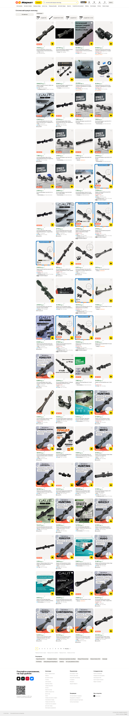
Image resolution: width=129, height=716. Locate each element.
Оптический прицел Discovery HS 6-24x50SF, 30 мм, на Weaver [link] (44, 307)
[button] (40, 13)
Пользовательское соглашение (17, 713)
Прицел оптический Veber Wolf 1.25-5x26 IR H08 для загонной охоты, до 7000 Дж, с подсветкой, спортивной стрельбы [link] (84, 564)
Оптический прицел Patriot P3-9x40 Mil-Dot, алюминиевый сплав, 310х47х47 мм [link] (44, 419)
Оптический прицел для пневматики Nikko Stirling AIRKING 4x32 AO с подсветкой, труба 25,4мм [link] (64, 491)
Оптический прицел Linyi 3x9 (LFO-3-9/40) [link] (45, 193)
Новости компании (98, 673)
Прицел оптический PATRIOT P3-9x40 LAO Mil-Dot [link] (103, 307)
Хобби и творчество (49, 691)
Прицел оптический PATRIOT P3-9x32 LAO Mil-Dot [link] (103, 344)
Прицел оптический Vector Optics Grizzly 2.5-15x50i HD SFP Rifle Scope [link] (103, 527)
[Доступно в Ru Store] (32, 680)
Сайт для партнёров (74, 701)
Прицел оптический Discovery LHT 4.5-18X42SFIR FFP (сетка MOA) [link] (84, 307)
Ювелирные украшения (50, 707)
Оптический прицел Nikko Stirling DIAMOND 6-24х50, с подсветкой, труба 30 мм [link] (102, 637)
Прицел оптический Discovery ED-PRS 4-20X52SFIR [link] (45, 270)
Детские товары (48, 705)
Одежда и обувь (48, 683)
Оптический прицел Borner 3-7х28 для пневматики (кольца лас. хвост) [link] (64, 383)
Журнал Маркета (73, 683)
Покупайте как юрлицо (75, 677)
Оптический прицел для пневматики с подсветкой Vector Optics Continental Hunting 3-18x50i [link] (45, 455)
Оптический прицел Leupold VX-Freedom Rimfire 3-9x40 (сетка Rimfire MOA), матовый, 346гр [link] (84, 50)
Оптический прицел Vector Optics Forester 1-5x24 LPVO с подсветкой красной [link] (44, 383)
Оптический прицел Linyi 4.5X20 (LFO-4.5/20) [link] (103, 158)
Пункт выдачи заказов (98, 679)
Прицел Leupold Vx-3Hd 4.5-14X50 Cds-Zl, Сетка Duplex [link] (45, 86)
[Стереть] (76, 2)
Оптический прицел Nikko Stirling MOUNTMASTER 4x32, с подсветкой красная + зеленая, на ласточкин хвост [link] (45, 231)
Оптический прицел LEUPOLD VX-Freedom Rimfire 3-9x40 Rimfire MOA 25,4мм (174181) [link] (44, 50)
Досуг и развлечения (50, 673)
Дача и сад (47, 693)
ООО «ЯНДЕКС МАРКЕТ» (121, 712)
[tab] (19, 6)
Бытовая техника (49, 677)
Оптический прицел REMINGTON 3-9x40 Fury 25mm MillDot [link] (64, 455)
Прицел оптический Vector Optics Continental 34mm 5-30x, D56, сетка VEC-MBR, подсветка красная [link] (44, 491)
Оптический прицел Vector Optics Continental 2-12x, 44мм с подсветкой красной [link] (103, 600)
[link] (40, 659)
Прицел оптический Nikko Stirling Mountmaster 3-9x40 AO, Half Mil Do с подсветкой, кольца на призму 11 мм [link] (64, 307)
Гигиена (47, 679)
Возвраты (72, 681)
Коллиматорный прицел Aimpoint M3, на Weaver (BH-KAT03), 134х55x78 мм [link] (64, 419)
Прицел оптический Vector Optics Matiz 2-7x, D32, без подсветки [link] (103, 455)
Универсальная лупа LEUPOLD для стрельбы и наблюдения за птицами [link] (103, 50)
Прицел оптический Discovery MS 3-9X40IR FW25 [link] (103, 231)
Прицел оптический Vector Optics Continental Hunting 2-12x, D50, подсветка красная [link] (63, 527)
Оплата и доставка (74, 675)
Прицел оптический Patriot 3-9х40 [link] (83, 599)
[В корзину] (52, 44)
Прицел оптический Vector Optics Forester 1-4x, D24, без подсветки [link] (63, 564)
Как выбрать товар (74, 673)
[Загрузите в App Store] (18, 680)
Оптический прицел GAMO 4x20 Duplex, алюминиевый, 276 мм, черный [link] (64, 270)
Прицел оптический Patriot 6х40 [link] (102, 269)
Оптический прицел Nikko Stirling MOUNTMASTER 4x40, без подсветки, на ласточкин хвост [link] (45, 158)
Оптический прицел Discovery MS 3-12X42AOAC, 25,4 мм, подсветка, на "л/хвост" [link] (84, 270)
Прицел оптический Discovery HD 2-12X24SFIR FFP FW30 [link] (64, 344)
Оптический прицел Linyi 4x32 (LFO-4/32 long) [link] (84, 122)
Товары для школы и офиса (51, 697)
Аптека (46, 687)
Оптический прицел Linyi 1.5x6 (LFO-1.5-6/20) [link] (64, 158)
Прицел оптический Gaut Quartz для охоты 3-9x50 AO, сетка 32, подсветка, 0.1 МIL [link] (45, 344)
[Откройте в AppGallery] (27, 680)
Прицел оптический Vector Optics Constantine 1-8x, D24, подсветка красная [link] (83, 637)
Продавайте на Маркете (75, 697)
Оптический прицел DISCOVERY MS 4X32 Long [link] (83, 158)
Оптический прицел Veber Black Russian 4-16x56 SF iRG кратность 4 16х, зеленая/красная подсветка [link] (83, 527)
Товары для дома (49, 685)
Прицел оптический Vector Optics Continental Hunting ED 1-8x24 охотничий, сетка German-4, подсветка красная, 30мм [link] (64, 637)
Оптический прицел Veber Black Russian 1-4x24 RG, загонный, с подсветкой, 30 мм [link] (82, 419)
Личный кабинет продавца (75, 695)
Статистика (5, 713)
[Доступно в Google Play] (23, 680)
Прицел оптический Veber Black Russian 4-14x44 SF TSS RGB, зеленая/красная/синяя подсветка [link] (45, 600)
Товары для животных (50, 701)
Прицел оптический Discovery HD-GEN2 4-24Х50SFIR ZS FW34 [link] (83, 231)
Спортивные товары (49, 699)
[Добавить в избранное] (53, 23)
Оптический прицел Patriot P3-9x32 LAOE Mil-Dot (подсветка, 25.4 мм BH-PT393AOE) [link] (84, 193)
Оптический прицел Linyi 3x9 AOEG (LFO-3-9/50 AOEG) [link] (64, 193)
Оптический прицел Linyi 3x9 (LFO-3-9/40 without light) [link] (103, 122)
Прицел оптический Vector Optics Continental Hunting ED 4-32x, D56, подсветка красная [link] (102, 419)
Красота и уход (48, 689)
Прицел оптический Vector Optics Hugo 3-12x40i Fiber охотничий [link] (103, 564)
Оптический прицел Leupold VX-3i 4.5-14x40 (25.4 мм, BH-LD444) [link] (64, 86)
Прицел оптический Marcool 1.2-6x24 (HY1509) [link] (84, 383)
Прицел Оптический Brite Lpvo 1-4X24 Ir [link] (103, 383)
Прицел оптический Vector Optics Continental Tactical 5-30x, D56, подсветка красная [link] (44, 637)
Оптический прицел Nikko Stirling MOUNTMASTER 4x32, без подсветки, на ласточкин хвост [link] (64, 122)
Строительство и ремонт (50, 703)
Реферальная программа (99, 675)
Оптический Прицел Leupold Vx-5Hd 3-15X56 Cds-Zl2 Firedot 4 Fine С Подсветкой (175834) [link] (64, 50)
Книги (46, 695)
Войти (110, 2)
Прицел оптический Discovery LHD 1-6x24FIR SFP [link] (84, 344)
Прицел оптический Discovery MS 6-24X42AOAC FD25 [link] (103, 193)
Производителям (97, 677)
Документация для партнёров (76, 699)
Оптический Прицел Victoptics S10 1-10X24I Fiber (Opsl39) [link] (103, 491)
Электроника (48, 681)
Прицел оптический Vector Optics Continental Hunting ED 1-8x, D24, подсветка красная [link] (83, 491)
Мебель (47, 675)
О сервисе (72, 679)
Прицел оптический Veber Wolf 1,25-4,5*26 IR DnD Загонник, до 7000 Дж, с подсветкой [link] (84, 455)
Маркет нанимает (97, 681)
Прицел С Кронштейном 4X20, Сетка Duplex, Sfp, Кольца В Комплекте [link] (45, 564)
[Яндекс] (125, 714)
